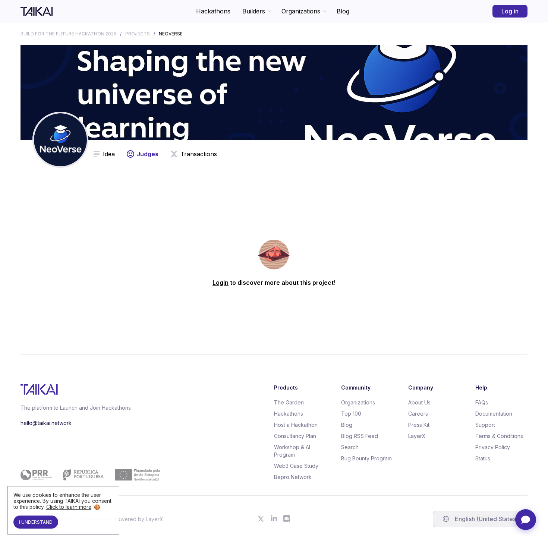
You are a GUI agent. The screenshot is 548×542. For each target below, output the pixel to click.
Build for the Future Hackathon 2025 (68, 34)
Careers (418, 413)
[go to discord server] (287, 519)
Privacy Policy (492, 447)
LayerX (417, 436)
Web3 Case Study (296, 466)
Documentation (493, 413)
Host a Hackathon (296, 425)
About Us (419, 402)
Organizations (300, 11)
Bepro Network (293, 477)
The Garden (289, 402)
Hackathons (213, 11)
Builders (253, 11)
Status (482, 458)
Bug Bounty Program (366, 458)
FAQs (481, 402)
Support (485, 425)
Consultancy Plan (295, 436)
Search (350, 447)
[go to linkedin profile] (274, 519)
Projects (137, 34)
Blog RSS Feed (359, 436)
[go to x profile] (261, 519)
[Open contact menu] (525, 519)
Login (220, 282)
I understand (36, 522)
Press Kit (418, 425)
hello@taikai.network (46, 423)
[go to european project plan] (90, 474)
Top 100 (351, 413)
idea (109, 154)
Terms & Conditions (499, 436)
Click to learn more (68, 507)
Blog (343, 11)
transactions (198, 154)
